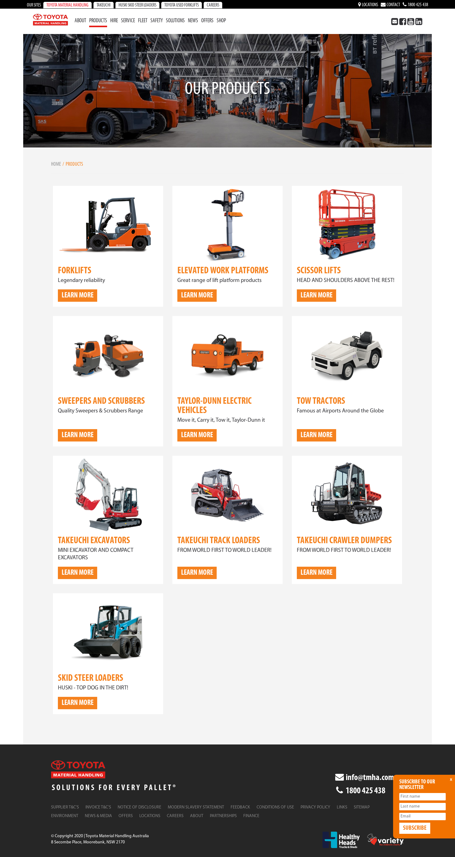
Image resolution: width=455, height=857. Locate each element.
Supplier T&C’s (65, 807)
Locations (369, 4)
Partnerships (223, 816)
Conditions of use (275, 807)
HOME (56, 164)
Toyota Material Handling (67, 5)
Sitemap (362, 807)
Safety (156, 21)
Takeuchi (103, 5)
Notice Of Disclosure (139, 807)
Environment (64, 816)
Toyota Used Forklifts (181, 5)
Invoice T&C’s (98, 807)
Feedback (240, 807)
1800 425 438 (417, 4)
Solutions (175, 21)
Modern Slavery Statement (196, 807)
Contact (393, 4)
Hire (114, 21)
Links (342, 807)
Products (98, 21)
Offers (207, 21)
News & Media (98, 816)
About (80, 21)
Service (128, 21)
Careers (213, 5)
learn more (77, 295)
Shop (221, 21)
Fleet (142, 21)
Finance (251, 816)
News (193, 21)
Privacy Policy (315, 807)
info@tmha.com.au (374, 778)
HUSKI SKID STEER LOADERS (137, 5)
